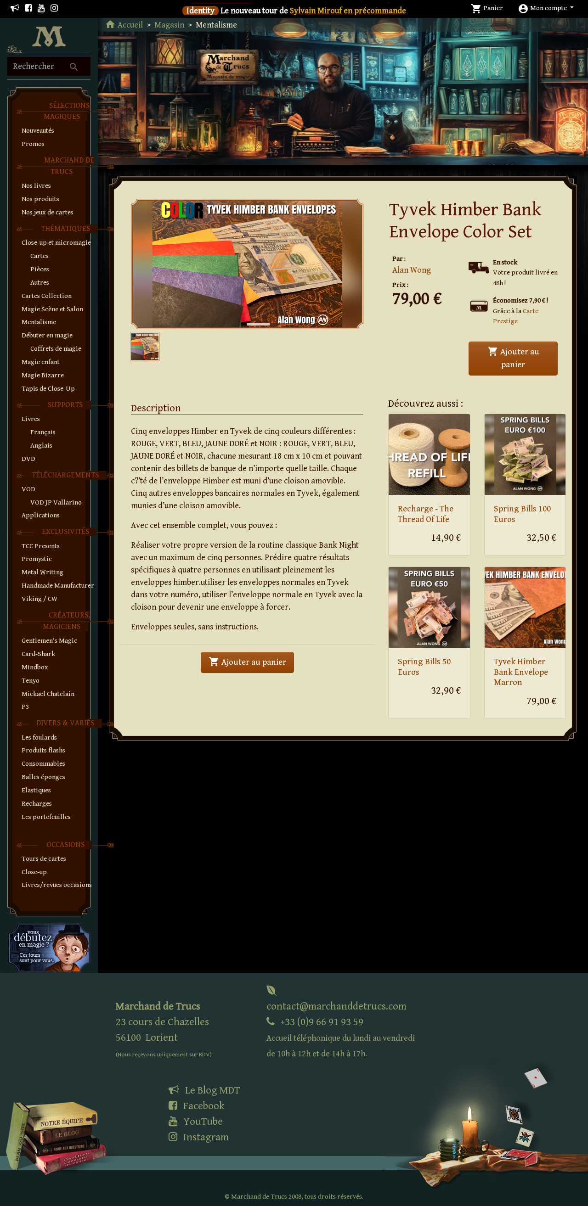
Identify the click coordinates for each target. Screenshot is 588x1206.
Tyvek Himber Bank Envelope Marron (521, 672)
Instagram (205, 1137)
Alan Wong (411, 270)
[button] (545, 8)
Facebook (203, 1106)
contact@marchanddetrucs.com (336, 1006)
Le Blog (211, 1090)
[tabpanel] (247, 264)
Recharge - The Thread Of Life (425, 514)
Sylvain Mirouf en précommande (348, 11)
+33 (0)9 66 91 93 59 (340, 1037)
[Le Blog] (15, 8)
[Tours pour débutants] (49, 947)
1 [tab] (251, 315)
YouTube (202, 1121)
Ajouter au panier (522, 358)
